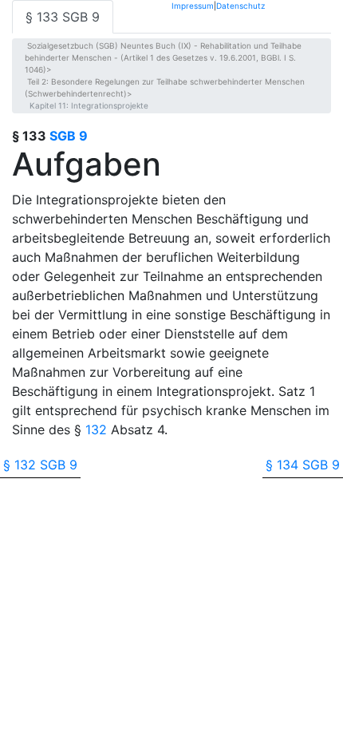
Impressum (193, 5)
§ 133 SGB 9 (63, 17)
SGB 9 (68, 136)
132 (96, 429)
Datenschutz (240, 5)
